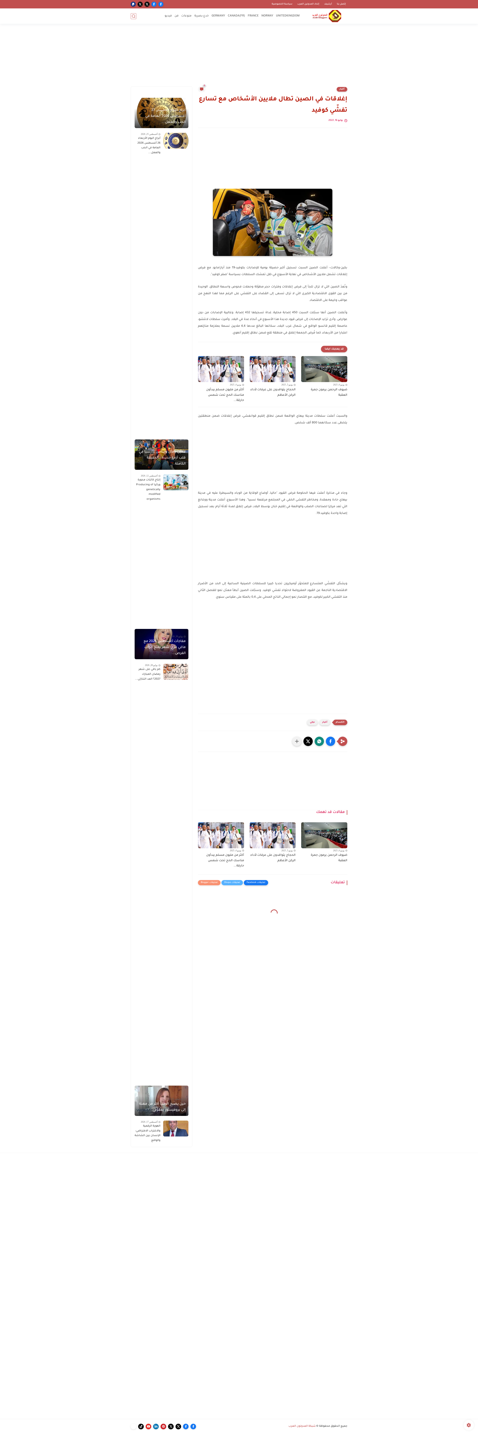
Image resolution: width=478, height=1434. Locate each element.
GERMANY (218, 16)
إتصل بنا (341, 4)
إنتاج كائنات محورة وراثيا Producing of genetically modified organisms (148, 490)
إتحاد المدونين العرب (308, 4)
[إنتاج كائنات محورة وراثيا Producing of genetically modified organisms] (175, 482)
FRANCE (253, 16)
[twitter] (147, 4)
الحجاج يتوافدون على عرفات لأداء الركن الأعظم (273, 392)
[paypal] (133, 4)
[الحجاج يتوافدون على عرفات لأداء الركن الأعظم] (273, 369)
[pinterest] (163, 1426)
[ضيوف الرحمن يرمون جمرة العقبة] (324, 369)
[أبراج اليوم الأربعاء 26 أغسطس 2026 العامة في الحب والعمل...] (175, 141)
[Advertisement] (239, 57)
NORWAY (267, 16)
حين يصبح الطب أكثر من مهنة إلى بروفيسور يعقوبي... (162, 1107)
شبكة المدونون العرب (302, 1426)
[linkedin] (156, 1426)
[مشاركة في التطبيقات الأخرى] (297, 741)
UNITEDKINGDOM (288, 16)
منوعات (186, 16)
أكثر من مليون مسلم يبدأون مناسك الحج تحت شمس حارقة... (225, 395)
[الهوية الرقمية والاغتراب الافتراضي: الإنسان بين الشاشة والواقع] (175, 1128)
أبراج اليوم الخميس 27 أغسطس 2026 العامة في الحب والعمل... (165, 116)
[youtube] (148, 1426)
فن (177, 16)
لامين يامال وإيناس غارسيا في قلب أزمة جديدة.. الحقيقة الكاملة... (162, 458)
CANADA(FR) (236, 16)
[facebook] (160, 4)
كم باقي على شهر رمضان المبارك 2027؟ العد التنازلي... (147, 674)
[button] (330, 741)
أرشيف (328, 4)
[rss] (133, 1426)
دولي (312, 722)
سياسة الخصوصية (282, 4)
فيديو (168, 16)
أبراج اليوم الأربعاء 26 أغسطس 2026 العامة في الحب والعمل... (148, 145)
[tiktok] (141, 1426)
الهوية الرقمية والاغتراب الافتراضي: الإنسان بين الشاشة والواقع (147, 1133)
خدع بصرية (201, 16)
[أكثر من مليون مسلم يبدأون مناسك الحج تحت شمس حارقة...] (221, 369)
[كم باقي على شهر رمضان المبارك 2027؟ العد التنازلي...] (175, 672)
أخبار (341, 89)
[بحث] (133, 16)
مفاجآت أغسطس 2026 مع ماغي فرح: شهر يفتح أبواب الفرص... (165, 647)
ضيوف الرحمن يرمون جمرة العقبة (329, 392)
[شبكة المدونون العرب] (326, 16)
